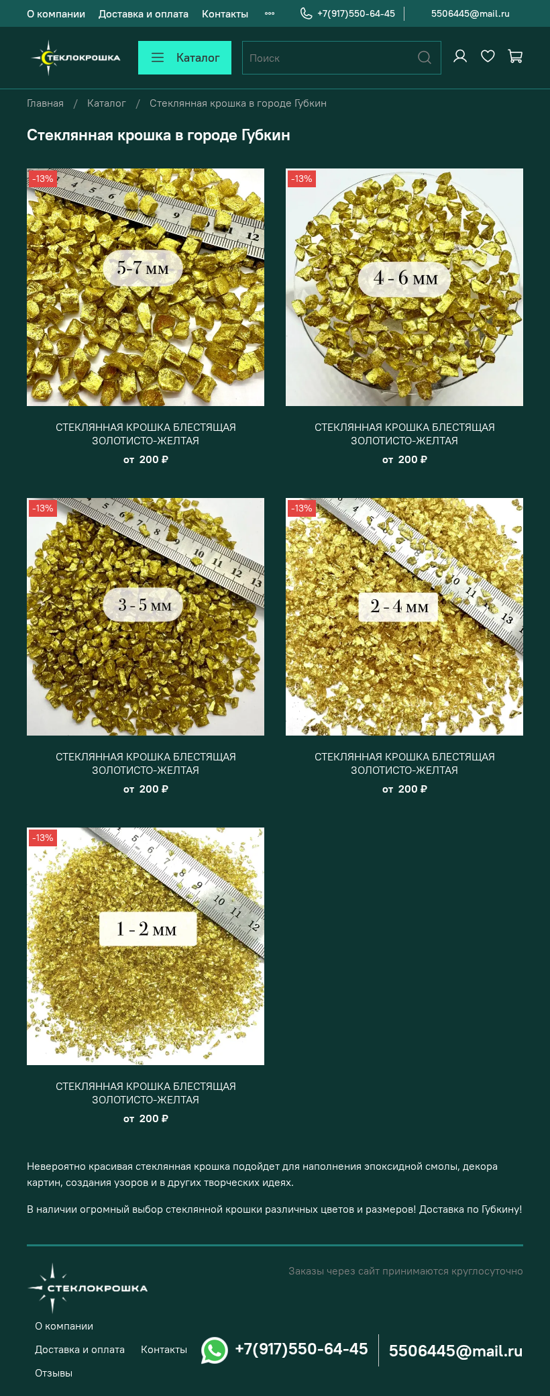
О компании (56, 13)
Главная (45, 102)
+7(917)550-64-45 (356, 13)
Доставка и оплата (143, 13)
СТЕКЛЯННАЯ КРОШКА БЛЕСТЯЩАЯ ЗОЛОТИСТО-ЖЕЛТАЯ (146, 433)
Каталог (198, 57)
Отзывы (53, 1372)
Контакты (225, 13)
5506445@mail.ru (470, 13)
